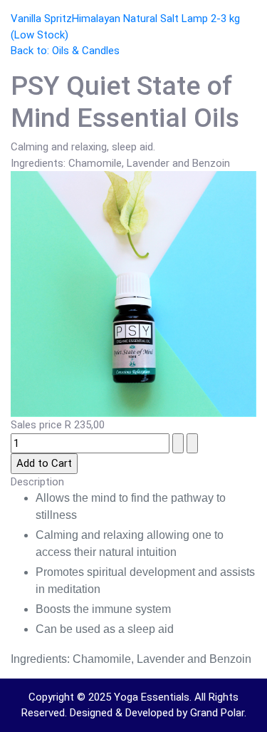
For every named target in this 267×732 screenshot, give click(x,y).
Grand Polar (217, 712)
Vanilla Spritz (41, 18)
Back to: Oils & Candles (65, 50)
